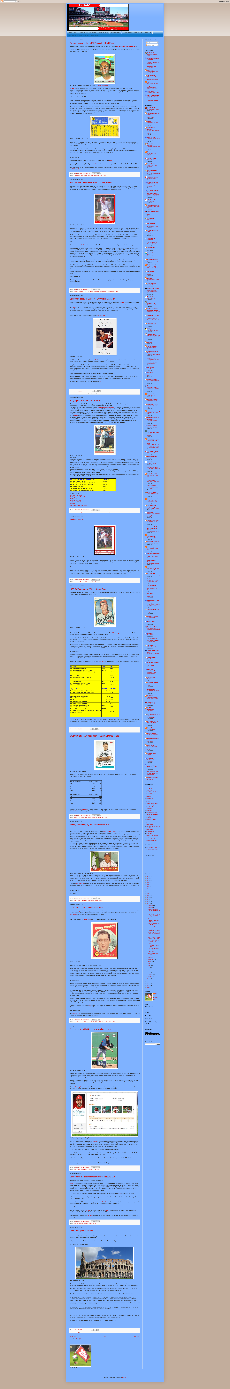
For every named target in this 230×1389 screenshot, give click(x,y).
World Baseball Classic (93, 900)
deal (156, 993)
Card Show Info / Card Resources (78, 35)
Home (70, 32)
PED (89, 291)
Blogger (124, 1377)
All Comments (150, 45)
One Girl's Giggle (151, 657)
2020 (148, 886)
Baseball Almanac (150, 821)
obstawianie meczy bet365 (153, 531)
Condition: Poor (151, 702)
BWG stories (98, 359)
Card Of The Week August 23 (153, 173)
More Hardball (149, 829)
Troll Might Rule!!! (151, 695)
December (150, 905)
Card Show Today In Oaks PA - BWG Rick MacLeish (92, 299)
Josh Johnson (82, 817)
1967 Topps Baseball (152, 451)
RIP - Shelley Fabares (152, 159)
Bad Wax (149, 579)
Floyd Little (93, 1223)
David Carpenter (150, 678)
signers (107, 1210)
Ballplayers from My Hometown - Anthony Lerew (90, 1029)
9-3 (99, 235)
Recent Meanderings (151, 347)
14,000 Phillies (150, 91)
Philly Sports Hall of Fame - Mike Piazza (87, 400)
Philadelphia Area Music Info (153, 849)
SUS (103, 817)
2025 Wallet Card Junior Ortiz (153, 311)
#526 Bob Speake (151, 717)
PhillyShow (87, 1210)
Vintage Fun (149, 219)
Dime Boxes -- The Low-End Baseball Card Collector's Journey (153, 317)
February (150, 974)
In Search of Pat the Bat (153, 95)
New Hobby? (150, 284)
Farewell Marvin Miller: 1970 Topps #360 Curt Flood (92, 43)
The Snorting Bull (151, 323)
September (151, 959)
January (150, 976)
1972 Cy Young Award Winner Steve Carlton (89, 589)
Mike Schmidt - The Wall (152, 83)
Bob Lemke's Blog (151, 567)
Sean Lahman (149, 798)
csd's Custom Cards (152, 425)
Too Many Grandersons (153, 205)
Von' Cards (150, 633)
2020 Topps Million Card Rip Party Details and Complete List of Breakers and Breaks (153, 446)
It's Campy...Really (151, 729)
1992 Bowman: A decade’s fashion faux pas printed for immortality (153, 62)
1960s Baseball (151, 199)
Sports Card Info (151, 137)
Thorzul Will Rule (151, 480)
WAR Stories (138, 32)
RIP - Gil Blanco (150, 201)
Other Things (150, 741)
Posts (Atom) (79, 1339)
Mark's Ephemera (151, 492)
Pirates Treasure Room (153, 520)
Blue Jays (76, 817)
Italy (74, 1332)
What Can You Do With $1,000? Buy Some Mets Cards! (152, 748)
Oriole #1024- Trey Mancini (153, 508)
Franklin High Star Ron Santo (153, 354)
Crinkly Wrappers (151, 733)
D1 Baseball (149, 810)
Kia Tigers (94, 1141)
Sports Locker (150, 745)
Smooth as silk (150, 767)
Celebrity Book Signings (152, 838)
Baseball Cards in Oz (152, 616)
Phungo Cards (127, 32)
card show (94, 393)
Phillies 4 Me (149, 833)
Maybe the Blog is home (152, 622)
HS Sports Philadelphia (152, 835)
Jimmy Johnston (150, 368)
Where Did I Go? (150, 634)
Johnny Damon (77, 900)
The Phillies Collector (152, 100)
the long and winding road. (152, 734)
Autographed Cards (152, 456)
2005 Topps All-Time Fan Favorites (125, 46)
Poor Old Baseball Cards (153, 626)
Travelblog (92, 1332)
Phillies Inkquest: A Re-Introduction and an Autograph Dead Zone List (152, 78)
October (150, 957)
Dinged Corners (151, 689)
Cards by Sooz (150, 780)
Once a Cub (150, 512)
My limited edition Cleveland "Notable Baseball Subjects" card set (153, 132)
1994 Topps (76, 511)
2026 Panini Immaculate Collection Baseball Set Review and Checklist (152, 242)
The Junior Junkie (151, 334)
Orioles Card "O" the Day (153, 411)
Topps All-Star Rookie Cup (88, 32)
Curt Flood (80, 175)
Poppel (74, 307)
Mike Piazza (103, 511)
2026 (148, 876)
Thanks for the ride (151, 395)
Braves (89, 1021)
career (76, 415)
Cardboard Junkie (151, 265)
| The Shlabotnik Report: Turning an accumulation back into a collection (153, 192)
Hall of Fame (97, 511)
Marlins (93, 817)
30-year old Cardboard (152, 662)
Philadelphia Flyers (105, 393)
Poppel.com (112, 393)
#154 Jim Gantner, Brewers (153, 646)
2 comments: (86, 1329)
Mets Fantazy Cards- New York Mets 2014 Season (152, 528)
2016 (148, 895)
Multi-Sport (110, 1021)
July (149, 963)
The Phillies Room (151, 52)
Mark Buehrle (88, 817)
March (149, 972)
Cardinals (76, 175)
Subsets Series (115, 32)
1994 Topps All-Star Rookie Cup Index (79, 497)
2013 (148, 901)
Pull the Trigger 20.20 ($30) (153, 481)
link (90, 1005)
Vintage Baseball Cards (152, 803)
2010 (148, 981)
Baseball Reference (151, 819)
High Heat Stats (151, 223)
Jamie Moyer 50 (76, 519)
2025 (148, 878)
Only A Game (149, 837)
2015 (148, 897)
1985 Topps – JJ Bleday (152, 427)
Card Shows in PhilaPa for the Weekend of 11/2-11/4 (92, 1177)
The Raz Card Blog (152, 346)
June (149, 965)
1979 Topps (150, 645)
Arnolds (122, 302)
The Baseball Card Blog (153, 609)
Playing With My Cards (152, 682)
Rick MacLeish (101, 315)
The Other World (151, 75)
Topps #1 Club (73, 498)
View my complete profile (155, 997)
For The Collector (87, 511)
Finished (149, 754)
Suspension (112, 291)
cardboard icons (151, 358)
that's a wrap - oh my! (151, 724)
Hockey (98, 393)
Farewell (85, 175)
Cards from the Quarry (153, 399)
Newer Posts (73, 1336)
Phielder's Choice (150, 807)
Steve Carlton (101, 731)
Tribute (104, 175)
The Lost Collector (151, 394)
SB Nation (95, 164)
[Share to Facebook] (98, 173)
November (150, 907)
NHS (98, 1169)
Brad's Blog (150, 70)
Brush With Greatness (83, 393)
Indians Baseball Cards (153, 462)
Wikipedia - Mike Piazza (76, 500)
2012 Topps (150, 593)
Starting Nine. (150, 271)
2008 (148, 985)
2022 (148, 882)
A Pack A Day (150, 547)
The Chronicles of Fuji (152, 177)
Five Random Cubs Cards (152, 330)
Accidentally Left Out (151, 178)
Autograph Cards (81, 911)
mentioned (93, 911)
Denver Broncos (87, 1223)
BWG (90, 393)
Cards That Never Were (153, 211)
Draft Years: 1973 (151, 298)
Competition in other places (153, 109)
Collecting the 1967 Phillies (152, 452)
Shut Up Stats (98, 817)
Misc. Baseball (150, 367)
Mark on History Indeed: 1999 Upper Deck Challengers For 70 (153, 337)
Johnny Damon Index (75, 892)
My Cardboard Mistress (153, 473)
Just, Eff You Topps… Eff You (153, 92)
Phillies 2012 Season (98, 291)
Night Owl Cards (151, 108)
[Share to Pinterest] (100, 173)
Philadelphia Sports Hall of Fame (113, 511)
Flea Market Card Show (152, 537)
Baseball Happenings (152, 777)
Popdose (148, 851)
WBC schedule (80, 883)
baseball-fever (73, 914)
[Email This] (93, 173)
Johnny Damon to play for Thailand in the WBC (90, 825)
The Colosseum (86, 1332)
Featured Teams (103, 32)
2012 (148, 903)
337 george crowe (151, 641)
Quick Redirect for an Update (153, 261)
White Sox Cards (151, 296)
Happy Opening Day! (151, 703)
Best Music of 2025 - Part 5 (153, 279)
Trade (105, 817)
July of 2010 (102, 661)
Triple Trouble (150, 255)
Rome (81, 1332)
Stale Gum (149, 342)
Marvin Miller (90, 175)
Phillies (95, 175)
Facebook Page (76, 1013)
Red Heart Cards (151, 753)
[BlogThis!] (94, 173)
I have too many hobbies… (153, 556)
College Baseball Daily (152, 814)
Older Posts (136, 1336)
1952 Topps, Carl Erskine (152, 458)
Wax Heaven (150, 372)
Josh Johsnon (85, 809)
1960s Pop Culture (151, 158)
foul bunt (149, 121)
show (119, 1193)
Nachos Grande (151, 163)
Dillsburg (86, 1169)
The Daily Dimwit (151, 485)
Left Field (149, 278)
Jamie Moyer (76, 581)
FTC (93, 511)
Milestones (82, 581)
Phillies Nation (150, 824)
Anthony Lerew (79, 1087)
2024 (148, 880)
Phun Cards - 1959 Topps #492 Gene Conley (89, 907)
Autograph (76, 393)
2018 (148, 891)
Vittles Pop (148, 32)
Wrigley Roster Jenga (152, 404)
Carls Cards (105, 1201)
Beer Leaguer (149, 822)
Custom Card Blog (151, 758)
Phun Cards (99, 175)
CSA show (90, 1215)
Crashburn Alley (150, 831)
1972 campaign (115, 633)
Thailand (83, 900)
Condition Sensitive (152, 379)
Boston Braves (77, 1021)
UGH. (117, 291)
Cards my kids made (151, 304)
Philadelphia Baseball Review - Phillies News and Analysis (152, 773)
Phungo (77, 1332)
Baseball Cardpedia (151, 805)
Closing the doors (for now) (153, 319)
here (128, 238)
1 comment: (85, 728)
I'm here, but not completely (153, 653)
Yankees (100, 900)
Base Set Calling (151, 218)
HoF (75, 32)
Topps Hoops (150, 249)
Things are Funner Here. (153, 86)
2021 (148, 884)
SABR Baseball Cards (152, 182)
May (149, 967)
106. (148, 325)
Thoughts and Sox (151, 283)
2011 (148, 979)
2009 (148, 983)
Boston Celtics (101, 972)
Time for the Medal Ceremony (153, 575)
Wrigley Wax (150, 329)
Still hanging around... (151, 617)
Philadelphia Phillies (151, 840)
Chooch (85, 291)
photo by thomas (151, 621)
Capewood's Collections (153, 82)
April (149, 970)
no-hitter (84, 1163)
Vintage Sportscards (152, 728)
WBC (86, 900)
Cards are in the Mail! (151, 463)
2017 (148, 893)
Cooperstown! (150, 67)
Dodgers (81, 511)
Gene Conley (87, 919)
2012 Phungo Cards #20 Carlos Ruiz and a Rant (90, 183)
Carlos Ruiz (83, 245)
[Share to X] (96, 173)
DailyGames (95, 35)
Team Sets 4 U (150, 808)
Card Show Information (152, 787)
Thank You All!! (150, 710)
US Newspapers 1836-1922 (153, 847)
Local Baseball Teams (151, 812)
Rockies (97, 581)
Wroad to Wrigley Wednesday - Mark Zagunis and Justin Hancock (153, 515)
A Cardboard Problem (152, 467)
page (85, 1293)
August (150, 961)
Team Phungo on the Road (81, 1231)
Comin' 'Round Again (151, 658)
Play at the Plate (151, 573)
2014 (148, 899)
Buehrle (75, 810)
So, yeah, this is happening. (153, 563)
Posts (148, 42)
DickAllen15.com (151, 66)
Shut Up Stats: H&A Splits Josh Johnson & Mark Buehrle (94, 736)
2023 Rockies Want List (152, 400)
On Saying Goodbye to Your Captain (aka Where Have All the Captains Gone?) (153, 604)
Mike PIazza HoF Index (76, 495)
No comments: (86, 173)
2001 (148, 987)
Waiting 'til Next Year (152, 259)
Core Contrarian (151, 677)
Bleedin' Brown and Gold (153, 499)
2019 (148, 889)
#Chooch (76, 291)
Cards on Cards (151, 247)
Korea (95, 1169)
